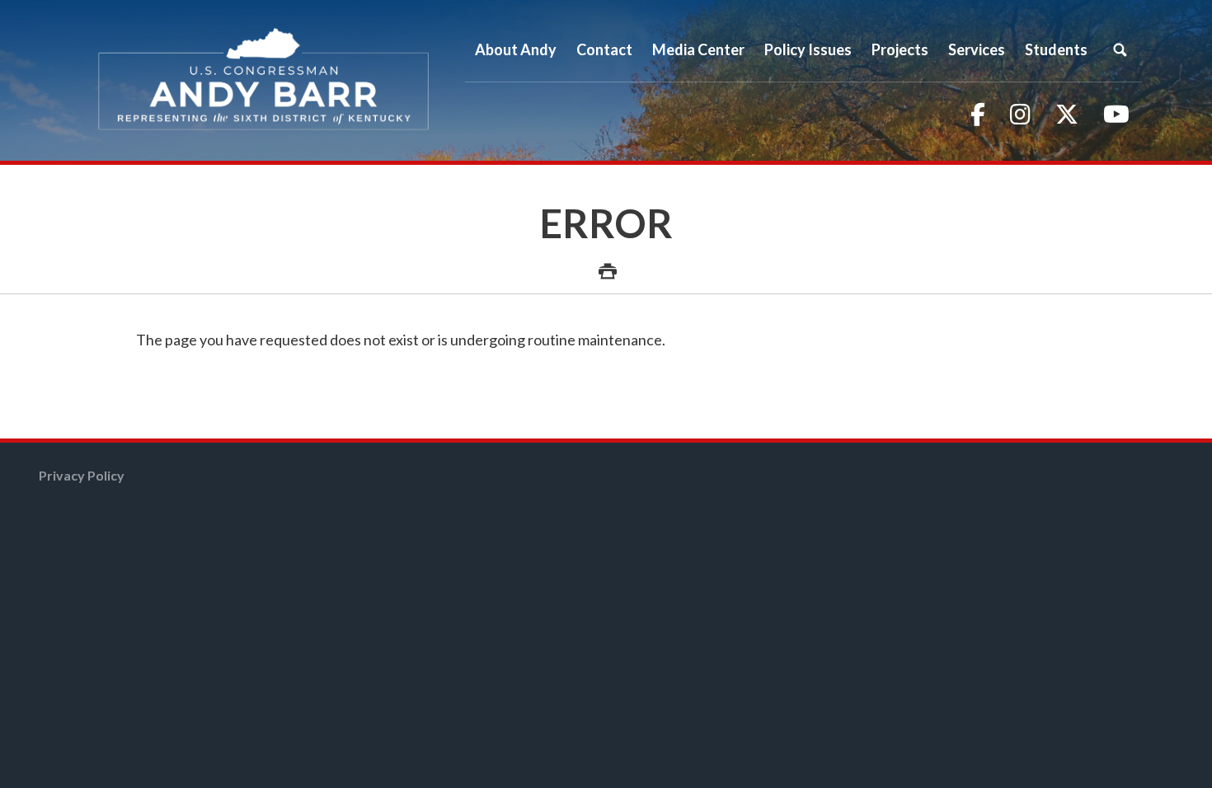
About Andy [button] (516, 49)
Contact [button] (604, 49)
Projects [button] (899, 49)
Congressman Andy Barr (263, 80)
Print (606, 262)
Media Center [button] (698, 49)
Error (606, 222)
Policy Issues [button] (808, 49)
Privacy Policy (81, 475)
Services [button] (976, 49)
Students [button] (1056, 49)
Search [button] (1119, 49)
